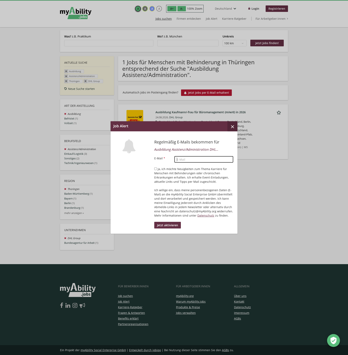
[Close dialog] (232, 126)
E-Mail (159, 158)
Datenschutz (205, 215)
